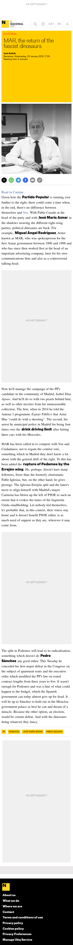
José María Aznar (32, 732)
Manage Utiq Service (17, 939)
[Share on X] (4, 180)
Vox (25, 212)
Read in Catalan (12, 192)
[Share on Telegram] (18, 180)
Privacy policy (13, 923)
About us (9, 895)
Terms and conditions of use (23, 917)
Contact (8, 912)
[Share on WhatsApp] (11, 180)
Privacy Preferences (17, 934)
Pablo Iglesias (54, 732)
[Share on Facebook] (25, 180)
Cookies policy (13, 928)
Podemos (14, 732)
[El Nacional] (5, 24)
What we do (11, 901)
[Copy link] (39, 180)
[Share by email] (32, 180)
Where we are (12, 906)
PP (4, 732)
